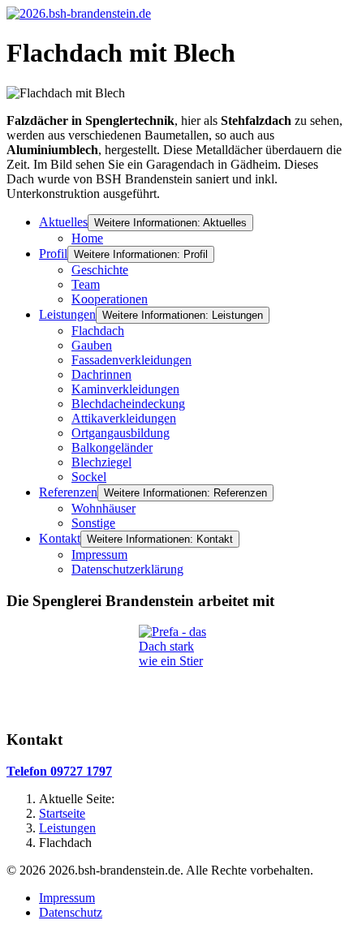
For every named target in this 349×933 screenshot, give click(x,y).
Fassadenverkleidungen (131, 360)
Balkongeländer (112, 447)
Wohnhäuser (103, 508)
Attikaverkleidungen (123, 418)
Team (85, 284)
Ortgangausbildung (120, 433)
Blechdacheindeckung (128, 404)
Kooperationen (109, 299)
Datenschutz (70, 912)
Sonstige (93, 523)
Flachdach (97, 331)
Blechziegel (101, 462)
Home (87, 238)
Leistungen (67, 314)
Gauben (91, 345)
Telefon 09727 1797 (59, 771)
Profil (53, 253)
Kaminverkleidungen (125, 389)
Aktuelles (63, 222)
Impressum (99, 554)
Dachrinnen (101, 374)
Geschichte (99, 270)
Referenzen (68, 492)
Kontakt (59, 538)
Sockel (88, 477)
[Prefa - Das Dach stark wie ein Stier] (174, 670)
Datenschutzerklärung (127, 569)
